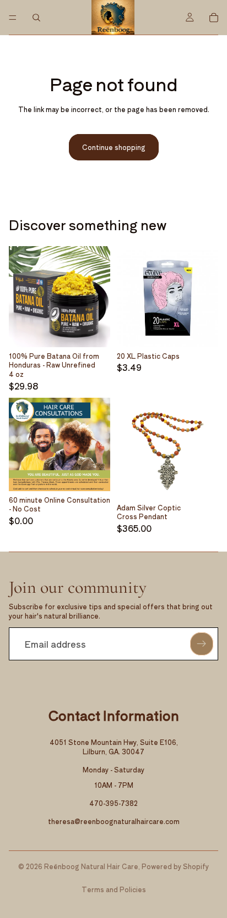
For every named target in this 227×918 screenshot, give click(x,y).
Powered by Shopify (175, 866)
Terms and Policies (114, 889)
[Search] (36, 17)
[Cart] (214, 17)
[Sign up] (201, 643)
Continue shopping (113, 147)
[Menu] (12, 17)
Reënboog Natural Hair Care (91, 866)
